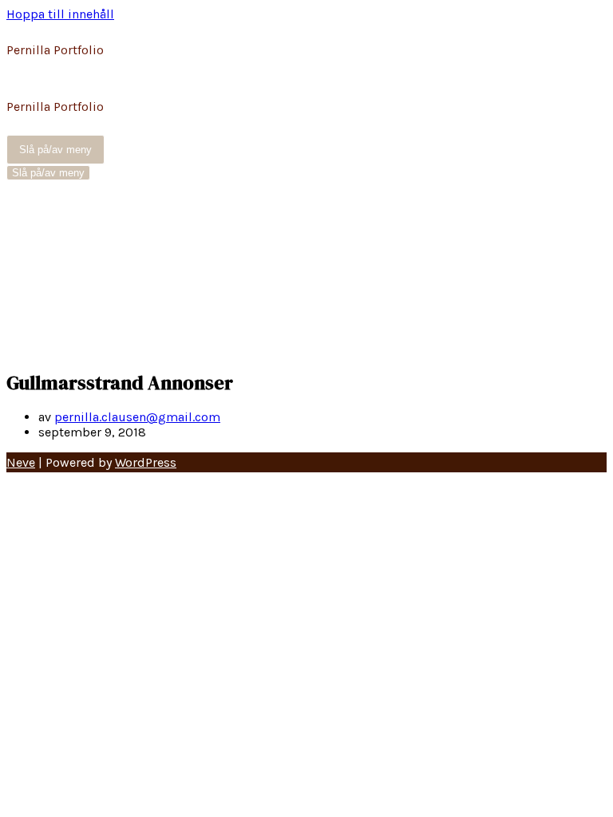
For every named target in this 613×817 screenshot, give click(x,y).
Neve (20, 462)
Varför (55, 345)
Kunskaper (69, 264)
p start (57, 284)
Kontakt (61, 243)
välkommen (72, 326)
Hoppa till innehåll (60, 14)
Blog (51, 203)
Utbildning (69, 305)
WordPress (145, 462)
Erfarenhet (67, 223)
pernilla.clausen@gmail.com (137, 416)
